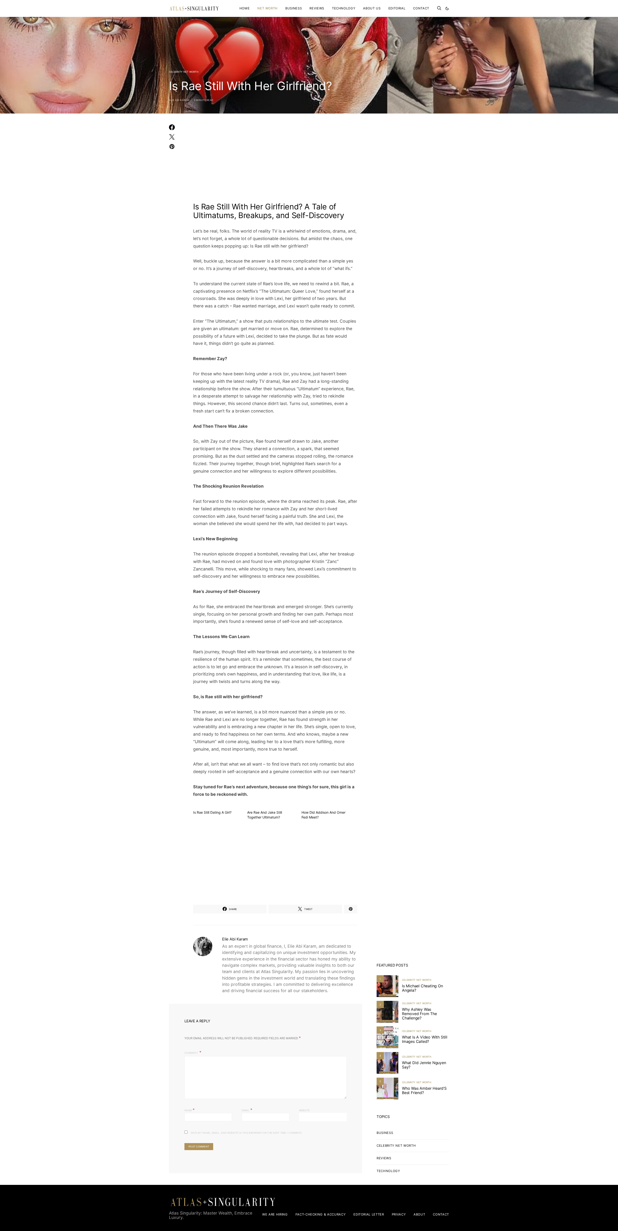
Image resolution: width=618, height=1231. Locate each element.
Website (304, 1110)
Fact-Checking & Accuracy (320, 1214)
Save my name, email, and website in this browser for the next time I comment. (246, 1132)
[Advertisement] (275, 161)
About (419, 1214)
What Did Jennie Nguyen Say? (424, 1064)
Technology (344, 8)
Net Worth (267, 8)
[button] (447, 8)
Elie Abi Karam (179, 100)
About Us (371, 8)
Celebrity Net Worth (183, 71)
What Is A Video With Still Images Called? (424, 1039)
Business (293, 8)
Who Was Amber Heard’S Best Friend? (424, 1090)
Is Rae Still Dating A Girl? (212, 812)
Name (189, 1109)
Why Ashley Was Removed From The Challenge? (419, 1013)
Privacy (399, 1214)
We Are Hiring (275, 1214)
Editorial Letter (368, 1214)
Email (247, 1109)
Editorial (397, 8)
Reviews (316, 8)
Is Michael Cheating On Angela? (422, 988)
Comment (191, 1052)
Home (244, 8)
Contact (421, 8)
